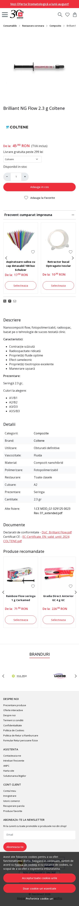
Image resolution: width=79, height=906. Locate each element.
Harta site (8, 770)
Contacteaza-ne (12, 755)
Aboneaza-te (15, 847)
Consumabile (10, 25)
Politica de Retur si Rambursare (20, 735)
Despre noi (9, 715)
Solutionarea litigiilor (14, 775)
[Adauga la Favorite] (33, 252)
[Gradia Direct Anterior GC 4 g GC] (58, 574)
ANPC (6, 765)
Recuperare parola (13, 806)
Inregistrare (9, 795)
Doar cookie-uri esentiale (39, 888)
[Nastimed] (18, 14)
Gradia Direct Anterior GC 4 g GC (58, 598)
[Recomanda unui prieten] (15, 301)
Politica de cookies (26, 864)
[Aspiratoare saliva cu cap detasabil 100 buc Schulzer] (20, 240)
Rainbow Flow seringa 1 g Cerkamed (20, 598)
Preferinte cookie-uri (39, 898)
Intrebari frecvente (13, 760)
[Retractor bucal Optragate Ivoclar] (58, 240)
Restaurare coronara (33, 25)
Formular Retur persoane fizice (20, 740)
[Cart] (75, 14)
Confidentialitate (12, 725)
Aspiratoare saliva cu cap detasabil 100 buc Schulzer (20, 266)
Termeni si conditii (13, 720)
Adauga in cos (39, 187)
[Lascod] (60, 683)
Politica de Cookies (13, 730)
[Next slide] (73, 258)
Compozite (55, 25)
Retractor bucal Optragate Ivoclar (58, 264)
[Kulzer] (19, 683)
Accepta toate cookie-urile (39, 878)
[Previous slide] (6, 258)
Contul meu (9, 790)
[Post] (5, 301)
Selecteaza (20, 285)
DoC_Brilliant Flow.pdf (57, 532)
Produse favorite (12, 811)
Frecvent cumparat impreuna (28, 215)
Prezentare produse (14, 705)
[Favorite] (67, 14)
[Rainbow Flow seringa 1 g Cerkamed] (20, 574)
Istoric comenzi (11, 801)
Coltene (39, 441)
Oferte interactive (13, 710)
